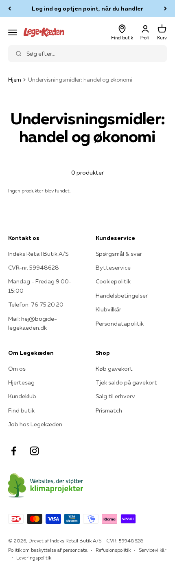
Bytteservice (113, 267)
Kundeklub (22, 396)
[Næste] (165, 8)
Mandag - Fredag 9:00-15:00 (40, 286)
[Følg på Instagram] (34, 450)
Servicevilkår (152, 550)
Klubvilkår (108, 309)
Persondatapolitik (120, 323)
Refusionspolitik (113, 550)
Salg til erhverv (115, 396)
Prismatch (109, 410)
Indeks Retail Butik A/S (38, 253)
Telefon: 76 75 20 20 (35, 304)
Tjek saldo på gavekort (126, 382)
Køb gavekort (114, 368)
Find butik (21, 410)
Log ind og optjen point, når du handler (87, 8)
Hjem (14, 79)
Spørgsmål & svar (119, 253)
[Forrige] (9, 8)
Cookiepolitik (113, 281)
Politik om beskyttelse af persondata (48, 550)
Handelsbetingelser (122, 295)
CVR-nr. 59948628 (33, 267)
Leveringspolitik (33, 558)
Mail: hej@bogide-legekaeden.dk (32, 323)
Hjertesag (21, 382)
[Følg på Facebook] (13, 450)
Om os (17, 368)
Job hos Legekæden (35, 424)
